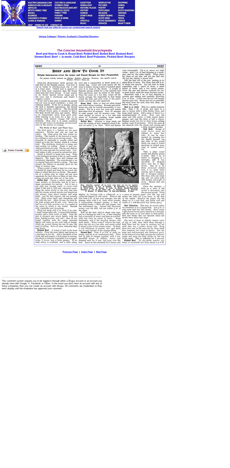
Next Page (101, 252)
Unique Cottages (47, 36)
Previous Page (70, 252)
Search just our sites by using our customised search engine (68, 27)
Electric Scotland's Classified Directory (78, 36)
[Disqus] (52, 334)
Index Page (87, 252)
